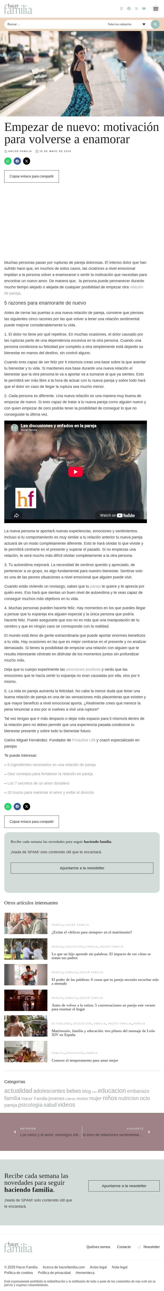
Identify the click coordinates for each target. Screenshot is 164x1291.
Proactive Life (83, 740)
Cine (94, 1092)
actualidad (61, 1023)
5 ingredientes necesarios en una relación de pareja (51, 765)
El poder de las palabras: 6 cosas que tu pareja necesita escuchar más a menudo (105, 981)
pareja (95, 586)
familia (92, 946)
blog (86, 1091)
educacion (74, 946)
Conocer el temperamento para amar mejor (85, 1060)
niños (110, 1098)
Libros (70, 1099)
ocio (145, 1098)
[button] (156, 9)
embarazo (138, 1091)
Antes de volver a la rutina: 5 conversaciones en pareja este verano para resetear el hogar (103, 1007)
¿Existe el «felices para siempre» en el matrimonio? (92, 932)
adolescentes (49, 1091)
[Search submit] (155, 24)
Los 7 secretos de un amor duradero (38, 783)
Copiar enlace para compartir (32, 176)
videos (66, 1104)
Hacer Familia (77, 925)
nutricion (128, 1098)
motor (82, 1098)
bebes (73, 1091)
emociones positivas (83, 669)
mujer (95, 1098)
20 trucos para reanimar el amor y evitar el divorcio (50, 792)
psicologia (30, 1105)
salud (50, 1105)
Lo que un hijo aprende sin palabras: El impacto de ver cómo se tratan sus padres (101, 956)
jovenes (56, 1098)
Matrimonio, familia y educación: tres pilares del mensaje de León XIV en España (103, 1033)
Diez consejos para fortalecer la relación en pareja (50, 774)
